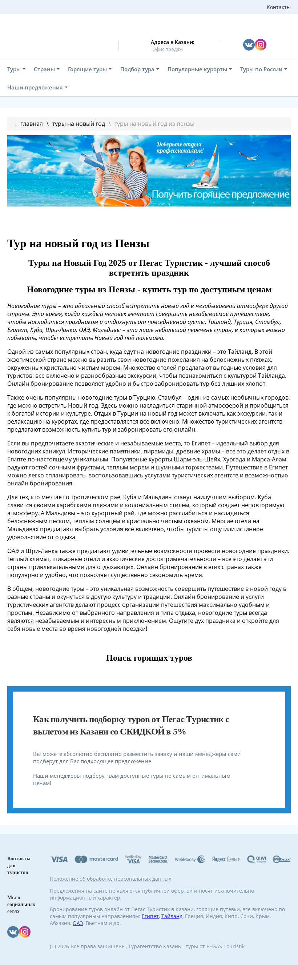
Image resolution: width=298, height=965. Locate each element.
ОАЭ (78, 923)
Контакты (279, 7)
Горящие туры (87, 69)
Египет (150, 916)
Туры (14, 69)
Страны (44, 69)
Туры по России (261, 69)
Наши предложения (35, 87)
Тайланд (171, 916)
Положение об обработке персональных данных (110, 878)
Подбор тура (137, 69)
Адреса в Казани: (172, 42)
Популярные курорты (197, 69)
